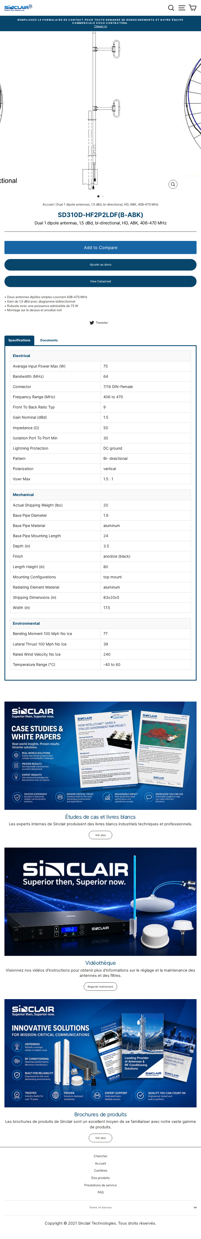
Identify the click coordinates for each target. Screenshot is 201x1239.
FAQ (101, 1192)
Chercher (100, 1156)
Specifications (19, 340)
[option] (100, 23)
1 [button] (98, 196)
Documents (49, 340)
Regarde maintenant (100, 986)
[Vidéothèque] (100, 902)
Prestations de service (100, 1185)
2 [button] (103, 197)
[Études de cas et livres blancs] (100, 756)
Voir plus (100, 835)
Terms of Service (100, 1207)
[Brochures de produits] (100, 1053)
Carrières (100, 1170)
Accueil (48, 204)
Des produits (100, 1178)
